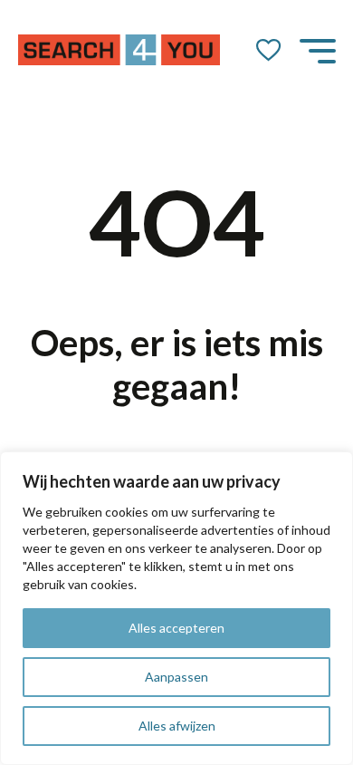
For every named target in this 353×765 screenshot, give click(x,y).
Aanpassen (176, 676)
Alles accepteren (176, 627)
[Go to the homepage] (119, 49)
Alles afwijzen (176, 725)
